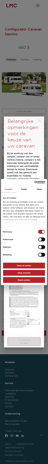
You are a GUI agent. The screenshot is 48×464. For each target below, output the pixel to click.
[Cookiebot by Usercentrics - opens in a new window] (34, 182)
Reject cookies (24, 280)
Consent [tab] (8, 189)
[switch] (41, 239)
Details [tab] (24, 189)
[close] (39, 121)
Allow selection (24, 273)
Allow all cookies (24, 266)
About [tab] (39, 189)
